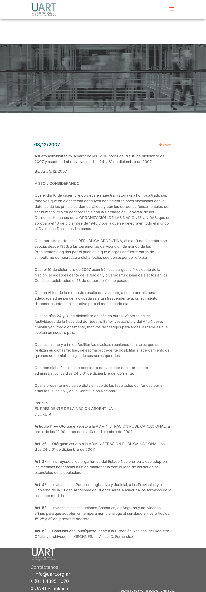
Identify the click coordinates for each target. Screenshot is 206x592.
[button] (172, 9)
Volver (166, 145)
